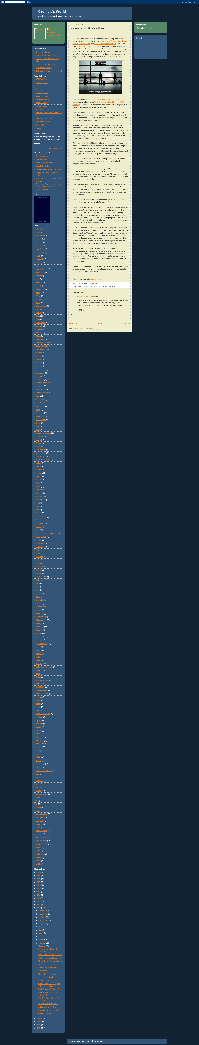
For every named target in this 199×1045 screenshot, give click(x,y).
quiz (37, 647)
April (41, 936)
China (38, 336)
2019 (39, 885)
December (43, 911)
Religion (39, 657)
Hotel (38, 476)
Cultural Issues (42, 393)
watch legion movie (85, 297)
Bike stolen (42, 971)
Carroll (38, 313)
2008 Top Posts (42, 89)
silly (37, 700)
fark (37, 426)
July (41, 927)
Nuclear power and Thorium (49, 968)
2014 (39, 895)
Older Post (126, 323)
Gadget (39, 440)
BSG (38, 303)
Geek (38, 446)
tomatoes (39, 781)
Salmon (39, 670)
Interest (39, 493)
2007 (39, 1025)
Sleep (38, 128)
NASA (38, 573)
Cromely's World (52, 11)
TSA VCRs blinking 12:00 (48, 1004)
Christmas (40, 339)
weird (38, 851)
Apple (38, 256)
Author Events (41, 269)
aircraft (39, 239)
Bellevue (39, 283)
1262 (40, 964)
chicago (39, 333)
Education (40, 416)
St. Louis (39, 737)
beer (38, 279)
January (42, 946)
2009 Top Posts (42, 86)
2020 (39, 882)
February (42, 943)
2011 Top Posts (42, 79)
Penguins (39, 614)
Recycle (39, 654)
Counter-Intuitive (42, 383)
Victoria (39, 824)
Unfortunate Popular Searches (50, 955)
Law (37, 530)
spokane (39, 724)
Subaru (39, 757)
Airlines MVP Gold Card (111, 41)
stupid (38, 754)
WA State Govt (42, 838)
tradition (39, 787)
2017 (39, 892)
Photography (41, 620)
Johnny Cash (41, 517)
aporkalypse (41, 253)
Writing (39, 864)
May (41, 933)
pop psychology (42, 637)
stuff (38, 751)
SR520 (38, 731)
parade (38, 610)
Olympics (40, 600)
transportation (41, 794)
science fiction (42, 680)
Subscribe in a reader (145, 28)
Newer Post (73, 323)
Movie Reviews (42, 125)
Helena (39, 463)
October (42, 917)
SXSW (38, 761)
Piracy (38, 624)
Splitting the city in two (47, 1007)
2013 (39, 898)
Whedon (39, 858)
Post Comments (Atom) (88, 329)
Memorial (39, 547)
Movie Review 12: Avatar (48, 974)
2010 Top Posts (42, 83)
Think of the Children (44, 771)
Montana (39, 557)
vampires (39, 821)
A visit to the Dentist (46, 977)
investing (39, 500)
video (38, 827)
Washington (40, 844)
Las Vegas (40, 527)
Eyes (38, 423)
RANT (38, 650)
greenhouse (40, 453)
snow (38, 707)
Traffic (38, 791)
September (43, 920)
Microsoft (39, 550)
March (41, 940)
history (38, 470)
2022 (39, 876)
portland (39, 640)
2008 (39, 1021)
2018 (39, 888)
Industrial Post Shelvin (116, 49)
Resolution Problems (46, 1013)
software (39, 717)
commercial (40, 370)
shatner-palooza (42, 694)
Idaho (38, 483)
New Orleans (41, 577)
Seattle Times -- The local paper (48, 169)
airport (38, 242)
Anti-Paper (40, 249)
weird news (40, 854)
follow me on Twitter (55, 148)
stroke (38, 747)
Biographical (41, 289)
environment (41, 420)
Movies (39, 563)
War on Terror (41, 841)
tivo (37, 774)
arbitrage (39, 263)
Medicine (39, 543)
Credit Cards (41, 390)
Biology (39, 293)
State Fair (40, 744)
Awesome (40, 273)
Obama (39, 593)
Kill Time (39, 520)
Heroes (39, 466)
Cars (38, 316)
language (39, 523)
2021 (39, 879)
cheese (39, 329)
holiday (39, 473)
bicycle (39, 286)
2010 (39, 908)
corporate (39, 380)
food (38, 430)
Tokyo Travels (41, 106)
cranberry (39, 386)
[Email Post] (75, 286)
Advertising (40, 236)
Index (38, 487)
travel (38, 797)
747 (37, 229)
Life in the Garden (43, 122)
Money (38, 553)
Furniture (39, 436)
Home (99, 323)
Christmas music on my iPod (49, 1010)
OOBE (38, 604)
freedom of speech (43, 433)
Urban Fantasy (42, 814)
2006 (39, 1028)
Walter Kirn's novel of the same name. (106, 100)
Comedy (39, 363)
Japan (38, 513)
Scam (38, 677)
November (43, 914)
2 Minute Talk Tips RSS (45, 55)
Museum (39, 567)
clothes (39, 353)
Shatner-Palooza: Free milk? (49, 958)
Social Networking (43, 714)
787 (37, 232)
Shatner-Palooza (42, 99)
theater (39, 767)
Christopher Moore (43, 343)
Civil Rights (40, 349)
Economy (40, 413)
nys (37, 590)
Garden (39, 443)
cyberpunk (40, 400)
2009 (39, 1018)
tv (37, 804)
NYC (38, 587)
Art (37, 266)
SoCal (38, 710)
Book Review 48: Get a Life (49, 989)
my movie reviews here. (98, 279)
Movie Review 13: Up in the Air (50, 961)
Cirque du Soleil (42, 346)
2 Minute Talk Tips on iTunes (47, 64)
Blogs (38, 296)
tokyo (38, 777)
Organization (41, 607)
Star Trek (39, 741)
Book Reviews (41, 103)
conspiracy (40, 373)
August (42, 924)
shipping (39, 697)
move (38, 560)
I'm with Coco (43, 980)
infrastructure (41, 490)
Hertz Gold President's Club (105, 44)
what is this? (42, 221)
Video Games (41, 831)
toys (38, 784)
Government (41, 450)
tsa (37, 801)
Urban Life (40, 817)
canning (39, 309)
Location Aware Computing (46, 533)
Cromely (52, 29)
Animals (39, 246)
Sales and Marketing (44, 667)
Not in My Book (42, 159)
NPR (38, 583)
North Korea (40, 580)
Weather (39, 848)
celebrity (39, 326)
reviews (39, 664)
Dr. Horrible (40, 406)
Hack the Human (42, 460)
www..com (42, 197)
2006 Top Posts (42, 96)
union (38, 811)
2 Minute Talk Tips (43, 52)
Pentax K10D (41, 617)
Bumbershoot (41, 306)
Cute (38, 396)
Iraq (37, 510)
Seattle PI (40, 687)
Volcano (39, 834)
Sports (38, 727)
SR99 (38, 734)
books (38, 299)
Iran (37, 507)
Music (38, 570)
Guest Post (40, 456)
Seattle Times (41, 690)
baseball (39, 276)
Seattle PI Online (43, 166)
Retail (38, 660)
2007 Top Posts (42, 93)
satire (38, 674)
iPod (38, 503)
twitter (38, 807)
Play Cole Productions (45, 163)
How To (39, 480)
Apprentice (40, 259)
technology (40, 764)
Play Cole (40, 627)
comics (39, 366)
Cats (38, 319)
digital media (41, 403)
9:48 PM (80, 310)
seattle (38, 684)
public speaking (42, 644)
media (38, 540)
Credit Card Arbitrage (44, 118)
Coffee (38, 359)
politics (39, 634)
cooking (39, 376)
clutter (38, 356)
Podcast (39, 630)
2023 (39, 872)
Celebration (40, 323)
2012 (39, 901)
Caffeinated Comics (44, 68)
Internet (39, 497)
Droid (38, 410)
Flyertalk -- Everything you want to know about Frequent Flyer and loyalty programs (49, 186)
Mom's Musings (42, 156)
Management (41, 537)
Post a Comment (78, 315)
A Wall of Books (42, 109)
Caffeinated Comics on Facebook (49, 71)
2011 (39, 905)
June (41, 930)
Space (38, 721)
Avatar (120, 228)
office (38, 597)
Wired (38, 861)
